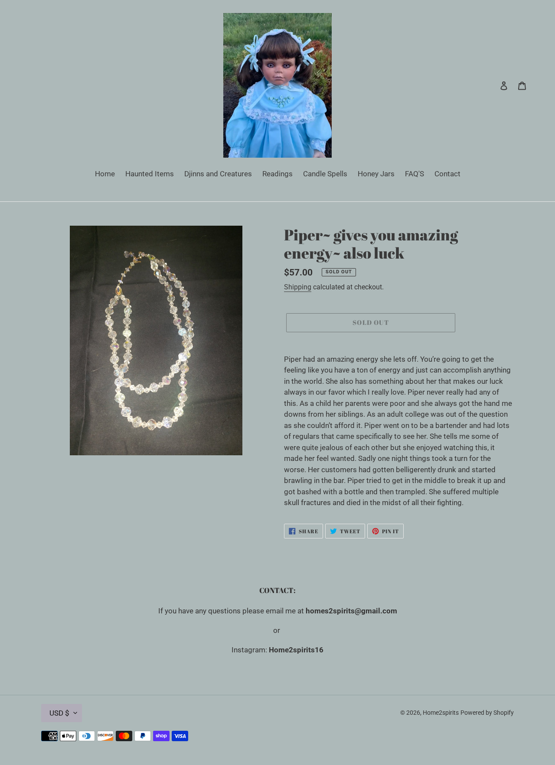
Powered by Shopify (487, 712)
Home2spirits (441, 712)
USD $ (59, 713)
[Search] (492, 85)
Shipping (297, 287)
